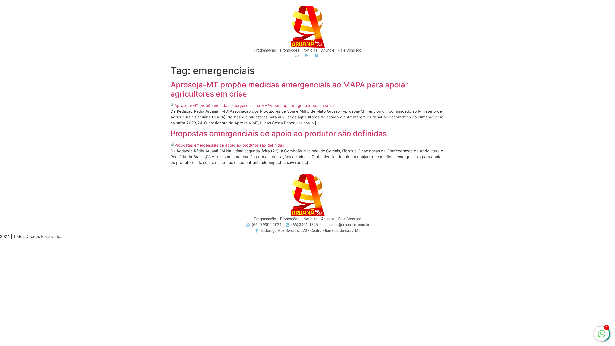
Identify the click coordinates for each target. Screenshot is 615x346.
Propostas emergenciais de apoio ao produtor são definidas (279, 133)
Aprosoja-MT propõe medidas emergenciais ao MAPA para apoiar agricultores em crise (289, 89)
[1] (601, 336)
